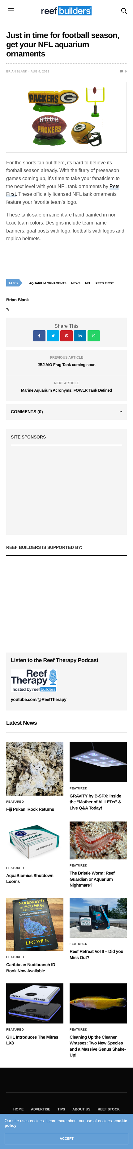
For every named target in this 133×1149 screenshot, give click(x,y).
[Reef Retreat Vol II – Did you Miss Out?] (98, 918)
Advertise (40, 1109)
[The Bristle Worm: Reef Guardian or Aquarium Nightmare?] (98, 840)
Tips (61, 1109)
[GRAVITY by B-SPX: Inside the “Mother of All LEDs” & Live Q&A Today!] (98, 762)
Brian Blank (16, 71)
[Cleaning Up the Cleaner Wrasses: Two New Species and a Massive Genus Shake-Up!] (98, 1003)
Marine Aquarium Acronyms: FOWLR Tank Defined (66, 390)
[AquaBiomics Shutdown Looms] (34, 842)
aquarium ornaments (47, 283)
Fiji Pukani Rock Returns (30, 809)
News (75, 283)
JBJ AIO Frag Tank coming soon (66, 364)
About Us (81, 1109)
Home (18, 1109)
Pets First (105, 283)
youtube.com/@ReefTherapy (38, 699)
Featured (15, 801)
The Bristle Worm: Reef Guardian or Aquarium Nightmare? (92, 879)
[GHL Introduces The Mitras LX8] (34, 1003)
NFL (88, 283)
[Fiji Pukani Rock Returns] (34, 768)
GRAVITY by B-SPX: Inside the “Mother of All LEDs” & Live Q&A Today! (95, 801)
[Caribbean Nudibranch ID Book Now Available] (34, 924)
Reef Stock (109, 1109)
